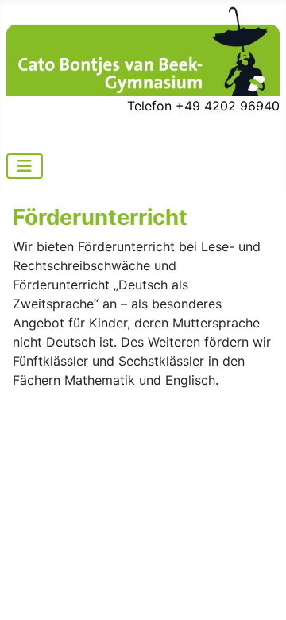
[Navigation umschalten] (24, 166)
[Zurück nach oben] (258, 590)
